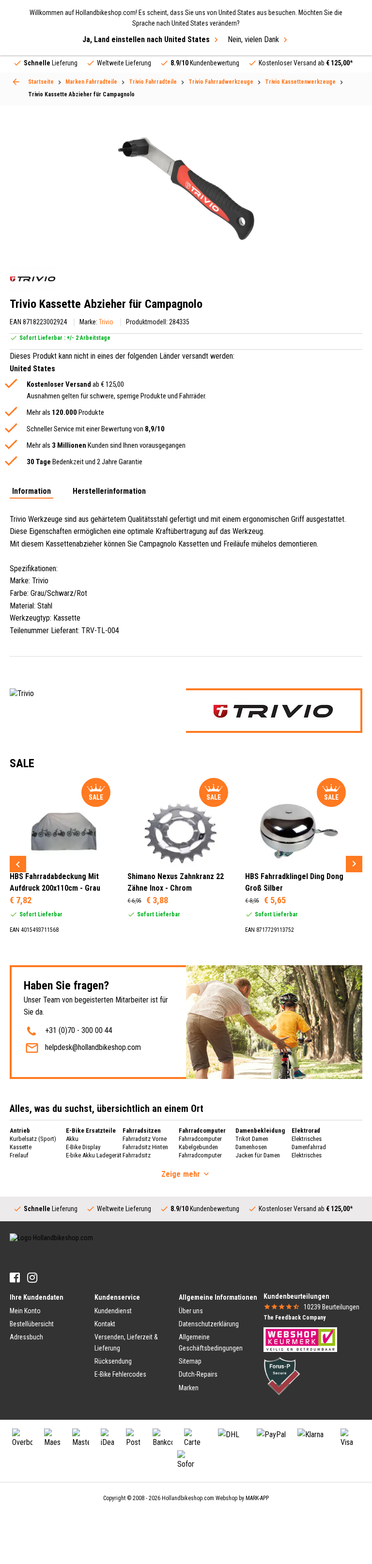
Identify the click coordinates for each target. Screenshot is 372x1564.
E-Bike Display (83, 1147)
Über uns (191, 1311)
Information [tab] (31, 491)
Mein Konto (25, 1311)
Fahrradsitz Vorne (145, 1138)
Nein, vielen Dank (253, 39)
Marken (189, 1388)
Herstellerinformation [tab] (109, 491)
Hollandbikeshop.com (188, 1498)
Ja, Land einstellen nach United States (146, 39)
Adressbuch (26, 1337)
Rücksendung (113, 1361)
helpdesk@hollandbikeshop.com (93, 1047)
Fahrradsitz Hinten (145, 1147)
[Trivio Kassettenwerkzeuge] (16, 82)
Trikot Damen (251, 1138)
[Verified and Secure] (282, 1375)
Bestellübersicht (32, 1324)
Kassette (20, 1147)
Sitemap (190, 1361)
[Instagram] (32, 1278)
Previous (18, 864)
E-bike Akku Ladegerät (94, 1155)
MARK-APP (257, 1498)
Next (354, 864)
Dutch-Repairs (198, 1374)
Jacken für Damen (257, 1155)
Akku (72, 1138)
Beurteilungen (331, 1307)
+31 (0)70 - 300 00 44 (78, 1030)
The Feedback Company (295, 1317)
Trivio (106, 322)
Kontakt (104, 1324)
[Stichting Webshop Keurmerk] (300, 1339)
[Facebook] (15, 1278)
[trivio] (33, 278)
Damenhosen (251, 1147)
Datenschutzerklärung (209, 1324)
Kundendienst (113, 1311)
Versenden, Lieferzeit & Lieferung (126, 1342)
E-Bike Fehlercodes (120, 1374)
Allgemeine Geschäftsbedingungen (211, 1342)
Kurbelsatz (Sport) (33, 1138)
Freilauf (19, 1155)
